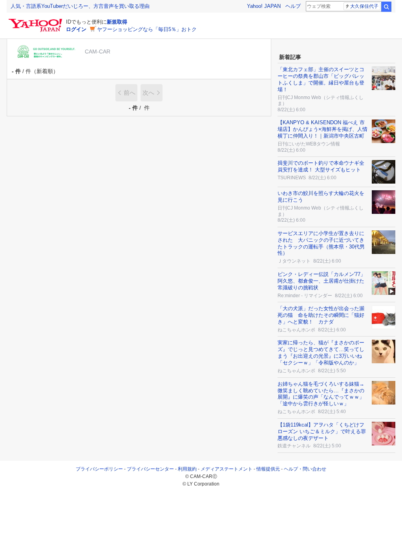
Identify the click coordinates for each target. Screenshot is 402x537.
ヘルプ (293, 6)
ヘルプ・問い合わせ (305, 469)
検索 (386, 7)
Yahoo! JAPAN (264, 6)
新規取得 (117, 22)
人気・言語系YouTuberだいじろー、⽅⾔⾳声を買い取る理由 (80, 6)
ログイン (76, 29)
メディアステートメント (226, 469)
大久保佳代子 (364, 6)
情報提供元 (268, 469)
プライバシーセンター (150, 469)
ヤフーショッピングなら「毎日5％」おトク (147, 29)
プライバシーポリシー (99, 469)
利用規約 (187, 469)
